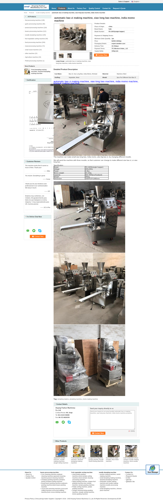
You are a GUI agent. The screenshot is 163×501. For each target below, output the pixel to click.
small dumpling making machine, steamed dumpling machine (110, 479)
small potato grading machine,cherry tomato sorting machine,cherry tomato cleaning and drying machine (82, 477)
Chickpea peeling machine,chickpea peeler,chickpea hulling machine (53, 480)
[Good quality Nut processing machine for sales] (50, 157)
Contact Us (106, 8)
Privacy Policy (29, 499)
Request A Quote (119, 8)
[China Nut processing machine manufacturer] (36, 7)
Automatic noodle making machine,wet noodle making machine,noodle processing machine (109, 484)
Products (61, 8)
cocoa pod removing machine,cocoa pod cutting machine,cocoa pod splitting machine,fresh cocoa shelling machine (54, 490)
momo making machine (90, 399)
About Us (71, 8)
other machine (29, 53)
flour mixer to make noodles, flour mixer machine (112, 459)
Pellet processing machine (33, 61)
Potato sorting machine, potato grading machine (82, 487)
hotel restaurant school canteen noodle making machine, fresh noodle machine (131, 460)
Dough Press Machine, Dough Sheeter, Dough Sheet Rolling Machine (96, 459)
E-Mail (128, 478)
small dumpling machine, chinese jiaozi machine (111, 489)
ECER (119, 499)
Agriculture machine (31, 57)
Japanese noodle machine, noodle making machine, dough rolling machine (61, 460)
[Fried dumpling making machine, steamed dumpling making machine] (27, 74)
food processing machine (33, 42)
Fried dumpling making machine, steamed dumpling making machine (40, 71)
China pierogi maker (41, 499)
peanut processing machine (34, 27)
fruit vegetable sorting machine (35, 39)
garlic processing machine (33, 24)
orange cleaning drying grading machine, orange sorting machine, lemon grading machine (83, 492)
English (136, 1)
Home (54, 8)
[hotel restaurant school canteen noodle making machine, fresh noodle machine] (131, 451)
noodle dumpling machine (43, 12)
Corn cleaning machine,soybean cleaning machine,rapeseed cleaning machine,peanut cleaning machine (53, 476)
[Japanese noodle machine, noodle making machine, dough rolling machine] (61, 451)
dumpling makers (63, 399)
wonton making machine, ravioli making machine (110, 475)
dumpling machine (76, 399)
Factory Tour (81, 8)
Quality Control (94, 8)
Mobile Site (131, 481)
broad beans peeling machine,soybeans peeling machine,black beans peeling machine (54, 485)
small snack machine (32, 50)
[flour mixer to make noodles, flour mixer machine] (113, 451)
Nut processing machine (33, 20)
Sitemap (128, 480)
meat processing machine (33, 46)
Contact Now (102, 55)
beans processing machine (34, 31)
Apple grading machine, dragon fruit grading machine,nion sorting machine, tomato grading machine (84, 483)
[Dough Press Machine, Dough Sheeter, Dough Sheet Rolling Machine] (96, 451)
